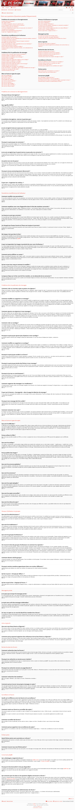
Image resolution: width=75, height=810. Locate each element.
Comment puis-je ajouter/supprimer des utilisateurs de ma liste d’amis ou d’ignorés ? (53, 45)
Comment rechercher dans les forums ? (46, 51)
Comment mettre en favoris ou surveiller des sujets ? (49, 63)
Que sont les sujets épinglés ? (8, 83)
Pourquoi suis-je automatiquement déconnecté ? (12, 30)
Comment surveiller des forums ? (45, 64)
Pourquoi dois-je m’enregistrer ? (8, 21)
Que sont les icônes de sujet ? (8, 86)
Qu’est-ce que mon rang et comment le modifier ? (12, 46)
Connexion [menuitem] (69, 8)
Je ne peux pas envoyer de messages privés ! (48, 35)
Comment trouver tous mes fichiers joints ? (47, 72)
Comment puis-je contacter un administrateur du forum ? (50, 81)
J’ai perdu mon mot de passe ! (8, 29)
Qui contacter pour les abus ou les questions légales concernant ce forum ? (54, 80)
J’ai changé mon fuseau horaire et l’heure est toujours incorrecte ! (15, 41)
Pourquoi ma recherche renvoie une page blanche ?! (49, 54)
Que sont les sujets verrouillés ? (8, 84)
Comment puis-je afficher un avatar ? (9, 45)
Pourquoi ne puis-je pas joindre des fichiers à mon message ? (15, 63)
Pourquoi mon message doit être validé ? (10, 69)
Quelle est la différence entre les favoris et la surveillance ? (50, 61)
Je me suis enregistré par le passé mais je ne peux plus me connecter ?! (17, 28)
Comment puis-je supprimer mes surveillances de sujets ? (50, 65)
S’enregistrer (18, 9)
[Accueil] (37, 3)
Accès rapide (3, 8)
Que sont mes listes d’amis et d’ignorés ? (47, 43)
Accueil (7, 7)
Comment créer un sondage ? (8, 58)
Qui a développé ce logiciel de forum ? (46, 77)
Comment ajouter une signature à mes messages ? (12, 56)
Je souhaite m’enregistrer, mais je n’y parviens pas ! (13, 23)
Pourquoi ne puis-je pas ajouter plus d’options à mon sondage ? (15, 59)
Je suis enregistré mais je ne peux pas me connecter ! (13, 25)
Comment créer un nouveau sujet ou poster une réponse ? (14, 54)
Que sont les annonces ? (7, 82)
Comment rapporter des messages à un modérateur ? (13, 66)
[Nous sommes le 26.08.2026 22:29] (72, 13)
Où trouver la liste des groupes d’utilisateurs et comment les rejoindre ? (53, 25)
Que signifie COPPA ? (6, 22)
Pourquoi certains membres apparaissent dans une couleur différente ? (53, 28)
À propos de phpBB (45, 761)
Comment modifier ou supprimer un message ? (11, 55)
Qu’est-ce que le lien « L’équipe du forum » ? (47, 30)
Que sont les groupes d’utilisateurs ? (46, 23)
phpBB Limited (35, 759)
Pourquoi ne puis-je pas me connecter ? (10, 26)
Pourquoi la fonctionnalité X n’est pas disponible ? (48, 78)
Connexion (11, 9)
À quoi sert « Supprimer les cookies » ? (10, 32)
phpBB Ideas (66, 768)
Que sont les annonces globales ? (9, 80)
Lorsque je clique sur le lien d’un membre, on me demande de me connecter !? (17, 48)
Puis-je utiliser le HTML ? (7, 76)
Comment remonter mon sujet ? (8, 70)
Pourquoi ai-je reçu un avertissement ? (10, 65)
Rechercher (5, 9)
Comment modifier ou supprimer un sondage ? (11, 60)
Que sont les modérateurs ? (44, 22)
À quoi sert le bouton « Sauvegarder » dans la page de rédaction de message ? (18, 67)
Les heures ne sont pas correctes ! (9, 39)
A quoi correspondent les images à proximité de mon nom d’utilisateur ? (17, 43)
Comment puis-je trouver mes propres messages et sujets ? (51, 56)
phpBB (18, 238)
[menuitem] (66, 7)
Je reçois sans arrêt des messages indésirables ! (48, 37)
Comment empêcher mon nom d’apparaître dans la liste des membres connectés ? (19, 38)
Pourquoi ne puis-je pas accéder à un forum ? (11, 62)
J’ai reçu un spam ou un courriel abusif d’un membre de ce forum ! (52, 38)
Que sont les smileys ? (6, 78)
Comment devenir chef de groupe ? (45, 26)
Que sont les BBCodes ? (7, 75)
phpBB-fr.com (39, 806)
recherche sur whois (11, 778)
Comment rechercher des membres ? (46, 55)
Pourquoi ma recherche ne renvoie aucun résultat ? (49, 52)
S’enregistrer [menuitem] (72, 8)
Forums (14, 7)
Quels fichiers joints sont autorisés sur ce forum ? (48, 70)
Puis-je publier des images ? (8, 79)
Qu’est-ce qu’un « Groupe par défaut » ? (46, 29)
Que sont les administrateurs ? (44, 21)
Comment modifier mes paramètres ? (9, 37)
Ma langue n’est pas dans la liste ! (9, 42)
